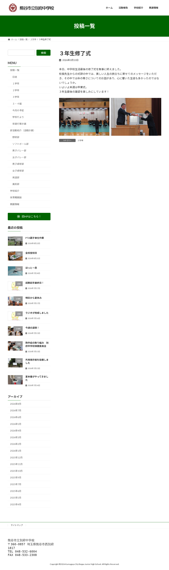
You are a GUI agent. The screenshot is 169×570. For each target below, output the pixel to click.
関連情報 (14, 204)
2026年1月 (15, 450)
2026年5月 (15, 423)
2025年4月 (15, 504)
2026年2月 (15, 444)
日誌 (14, 76)
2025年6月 (15, 490)
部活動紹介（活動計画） (22, 130)
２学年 (15, 90)
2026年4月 (15, 430)
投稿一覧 (14, 70)
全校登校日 (31, 252)
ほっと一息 (31, 267)
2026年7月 (15, 410)
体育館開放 (16, 197)
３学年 (80, 140)
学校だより (18, 117)
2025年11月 (16, 464)
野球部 (15, 137)
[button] (29, 216)
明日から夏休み (33, 297)
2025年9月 (15, 477)
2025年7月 (15, 484)
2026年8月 (15, 403)
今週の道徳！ (32, 327)
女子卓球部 (18, 170)
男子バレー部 (19, 150)
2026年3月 (15, 437)
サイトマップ (17, 525)
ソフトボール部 (20, 143)
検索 (43, 52)
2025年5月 (15, 497)
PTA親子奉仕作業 (34, 237)
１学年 (15, 83)
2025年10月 (16, 470)
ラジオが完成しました (37, 312)
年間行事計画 (19, 123)
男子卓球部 (18, 163)
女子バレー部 (19, 157)
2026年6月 (15, 417)
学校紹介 (14, 190)
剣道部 (15, 177)
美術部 (15, 184)
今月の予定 (18, 110)
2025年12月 (16, 457)
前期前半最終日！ (34, 282)
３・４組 (17, 103)
